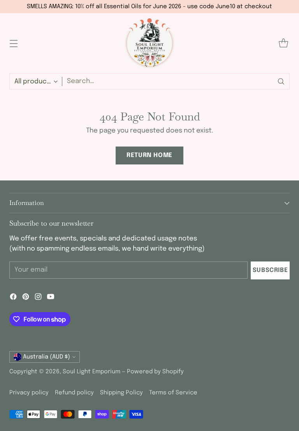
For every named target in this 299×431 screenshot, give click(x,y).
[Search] (281, 81)
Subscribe (270, 270)
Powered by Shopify (155, 372)
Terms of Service (173, 393)
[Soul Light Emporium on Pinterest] (25, 298)
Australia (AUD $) (46, 357)
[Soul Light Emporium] (149, 43)
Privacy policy (29, 393)
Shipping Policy (121, 393)
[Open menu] (13, 43)
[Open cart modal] (283, 43)
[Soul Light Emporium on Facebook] (13, 298)
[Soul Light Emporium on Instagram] (38, 298)
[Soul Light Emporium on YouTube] (50, 298)
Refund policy (74, 393)
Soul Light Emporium (91, 372)
